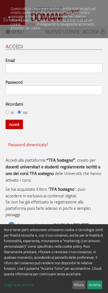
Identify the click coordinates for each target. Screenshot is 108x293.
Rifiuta (79, 284)
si (12, 112)
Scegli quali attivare (19, 284)
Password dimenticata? (28, 144)
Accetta (95, 284)
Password (14, 82)
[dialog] (54, 258)
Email (10, 60)
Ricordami (14, 104)
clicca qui (28, 24)
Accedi (14, 124)
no (25, 112)
